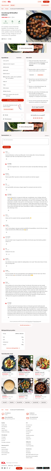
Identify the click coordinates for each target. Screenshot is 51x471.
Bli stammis (3, 447)
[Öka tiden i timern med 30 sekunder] (35, 75)
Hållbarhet (28, 442)
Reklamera (28, 451)
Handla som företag (5, 431)
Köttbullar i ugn (38, 395)
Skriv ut (5, 38)
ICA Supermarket (29, 430)
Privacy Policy (29, 321)
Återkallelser (28, 452)
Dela (10, 38)
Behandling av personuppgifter (32, 456)
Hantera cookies (29, 457)
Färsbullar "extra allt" (39, 372)
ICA (27, 422)
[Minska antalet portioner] (14, 57)
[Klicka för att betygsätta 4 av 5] (40, 118)
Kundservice (29, 448)
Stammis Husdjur (4, 451)
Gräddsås (4, 395)
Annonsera (28, 437)
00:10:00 (32, 75)
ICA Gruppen (28, 426)
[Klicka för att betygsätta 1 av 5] (34, 118)
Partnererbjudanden (5, 452)
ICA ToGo (3, 440)
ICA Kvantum (28, 431)
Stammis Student (4, 449)
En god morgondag (29, 445)
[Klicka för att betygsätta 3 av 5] (38, 118)
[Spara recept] (15, 357)
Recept (6, 8)
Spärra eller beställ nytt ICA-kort (32, 454)
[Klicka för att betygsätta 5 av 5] (42, 118)
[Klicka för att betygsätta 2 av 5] (36, 118)
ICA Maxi (27, 433)
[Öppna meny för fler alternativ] (15, 359)
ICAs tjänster (4, 435)
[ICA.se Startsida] (9, 1)
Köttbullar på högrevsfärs (24, 372)
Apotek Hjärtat (4, 430)
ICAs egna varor (29, 424)
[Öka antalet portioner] (23, 57)
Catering (3, 428)
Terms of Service (36, 321)
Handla (3, 422)
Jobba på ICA (28, 438)
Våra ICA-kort (4, 454)
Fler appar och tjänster (5, 442)
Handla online (4, 424)
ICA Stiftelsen (28, 444)
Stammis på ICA (5, 445)
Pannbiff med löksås (6, 372)
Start (2, 8)
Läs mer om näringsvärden (12, 348)
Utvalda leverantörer (30, 435)
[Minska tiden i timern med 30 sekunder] (28, 75)
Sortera (46, 135)
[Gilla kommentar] (6, 159)
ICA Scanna (3, 438)
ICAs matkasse (4, 426)
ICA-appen (3, 437)
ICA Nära (27, 428)
